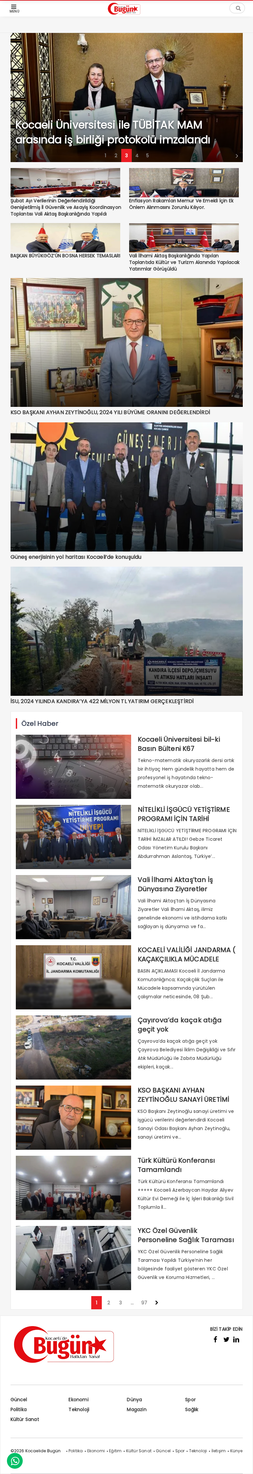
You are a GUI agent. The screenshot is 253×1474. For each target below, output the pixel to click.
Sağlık (191, 1409)
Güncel (19, 1399)
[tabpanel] (127, 97)
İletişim (218, 1451)
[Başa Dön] (241, 1462)
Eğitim (115, 1451)
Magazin (136, 1409)
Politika (19, 1409)
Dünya (134, 1399)
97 (144, 1302)
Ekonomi (78, 1399)
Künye (236, 1451)
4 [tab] (137, 155)
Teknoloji (79, 1409)
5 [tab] (147, 155)
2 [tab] (116, 155)
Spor (190, 1399)
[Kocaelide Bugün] (126, 15)
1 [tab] (105, 155)
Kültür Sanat (25, 1419)
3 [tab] (126, 155)
